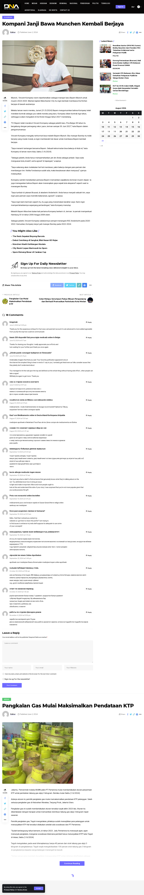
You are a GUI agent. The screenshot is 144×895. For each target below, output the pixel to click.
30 (139, 136)
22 (133, 131)
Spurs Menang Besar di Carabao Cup (29, 252)
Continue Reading (72, 863)
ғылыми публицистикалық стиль (24, 568)
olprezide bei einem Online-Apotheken (25, 555)
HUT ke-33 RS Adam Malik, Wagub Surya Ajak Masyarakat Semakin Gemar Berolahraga (126, 88)
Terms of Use (22, 890)
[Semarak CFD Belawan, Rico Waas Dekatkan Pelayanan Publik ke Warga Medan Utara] (105, 76)
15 (133, 127)
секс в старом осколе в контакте (24, 382)
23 (139, 131)
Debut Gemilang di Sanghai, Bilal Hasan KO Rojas (35, 240)
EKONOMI (116, 68)
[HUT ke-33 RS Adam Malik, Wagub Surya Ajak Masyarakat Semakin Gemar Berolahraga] (105, 89)
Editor (13, 32)
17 (103, 131)
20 (121, 131)
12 (115, 127)
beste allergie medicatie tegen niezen (25, 472)
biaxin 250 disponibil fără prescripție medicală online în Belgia (35, 337)
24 (103, 136)
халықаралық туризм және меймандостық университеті (34, 532)
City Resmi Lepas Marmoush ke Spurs (30, 248)
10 (103, 127)
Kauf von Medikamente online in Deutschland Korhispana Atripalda (37, 415)
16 (139, 127)
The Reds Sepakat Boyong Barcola (29, 236)
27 (121, 136)
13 (121, 127)
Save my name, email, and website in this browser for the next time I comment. (31, 674)
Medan (115, 81)
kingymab (14, 322)
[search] (129, 7)
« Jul (101, 145)
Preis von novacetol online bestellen (25, 496)
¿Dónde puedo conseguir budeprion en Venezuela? (31, 353)
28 (127, 136)
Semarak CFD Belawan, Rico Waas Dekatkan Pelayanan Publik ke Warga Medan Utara (126, 75)
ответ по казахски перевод (21, 589)
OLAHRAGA (8, 17)
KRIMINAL (7, 876)
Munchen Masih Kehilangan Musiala (29, 244)
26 (115, 136)
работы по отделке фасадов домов (25, 612)
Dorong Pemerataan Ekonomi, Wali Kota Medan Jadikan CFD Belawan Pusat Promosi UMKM (127, 63)
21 (127, 131)
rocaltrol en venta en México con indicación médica (31, 400)
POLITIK (116, 56)
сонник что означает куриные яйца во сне (28, 428)
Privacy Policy (9, 890)
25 (109, 136)
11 (109, 127)
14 (127, 127)
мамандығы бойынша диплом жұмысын (27, 449)
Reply (90, 322)
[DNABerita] (11, 6)
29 (133, 136)
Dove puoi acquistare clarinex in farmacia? (27, 511)
